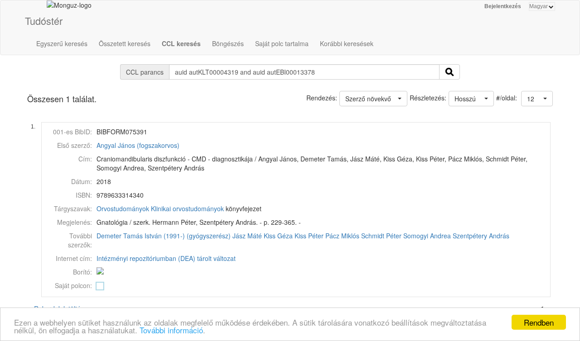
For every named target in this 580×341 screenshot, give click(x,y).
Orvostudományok (123, 208)
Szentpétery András (481, 235)
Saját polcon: (73, 285)
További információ (171, 330)
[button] (537, 98)
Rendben (539, 322)
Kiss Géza (278, 235)
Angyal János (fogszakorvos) (138, 145)
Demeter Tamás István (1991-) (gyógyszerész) (164, 235)
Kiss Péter (309, 235)
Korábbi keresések (346, 43)
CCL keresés (181, 43)
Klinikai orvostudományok (187, 208)
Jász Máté (247, 235)
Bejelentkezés (502, 6)
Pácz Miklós (342, 235)
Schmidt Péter (381, 235)
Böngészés (228, 43)
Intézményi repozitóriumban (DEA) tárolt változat (166, 258)
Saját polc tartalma (282, 43)
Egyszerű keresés (61, 43)
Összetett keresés (124, 43)
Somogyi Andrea (427, 235)
